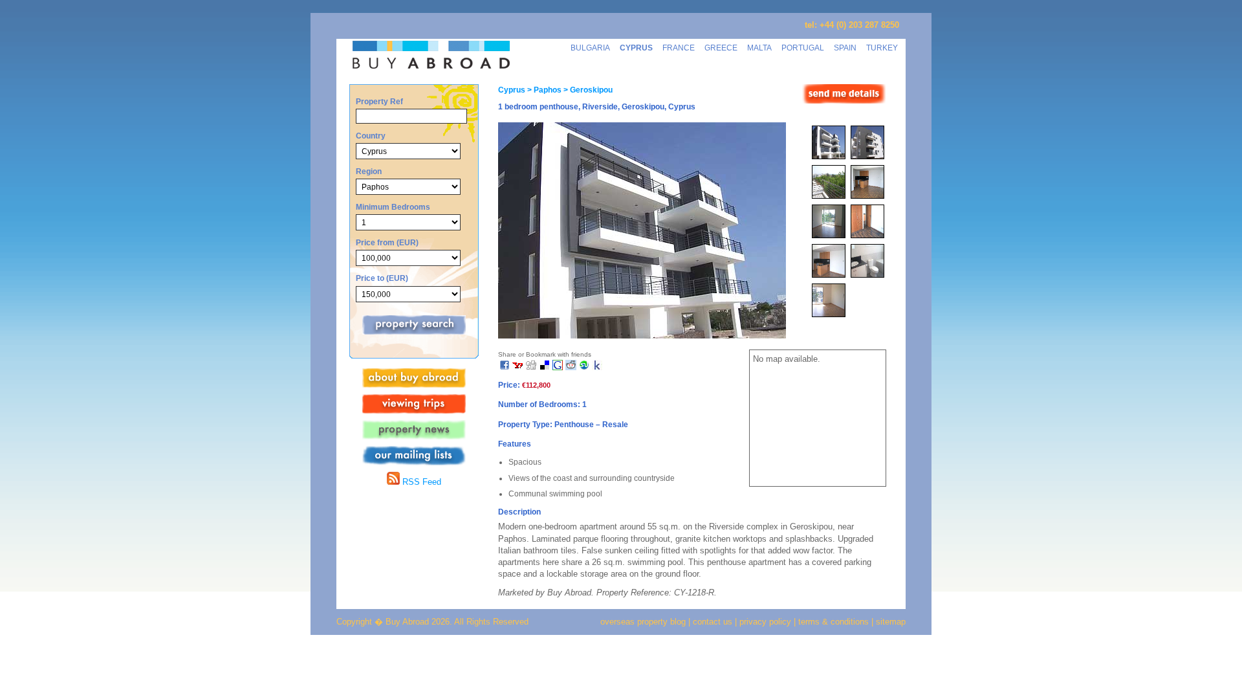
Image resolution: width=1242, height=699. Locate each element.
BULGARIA (590, 47)
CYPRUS (636, 47)
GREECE (720, 47)
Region (369, 171)
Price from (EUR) (387, 242)
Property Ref (379, 101)
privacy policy (765, 622)
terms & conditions (834, 622)
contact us (712, 622)
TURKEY (882, 47)
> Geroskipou (587, 89)
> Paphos (543, 89)
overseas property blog (643, 622)
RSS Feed (420, 482)
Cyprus (511, 89)
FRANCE (678, 47)
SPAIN (845, 47)
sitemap (889, 622)
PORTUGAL (802, 47)
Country (371, 135)
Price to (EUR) (382, 278)
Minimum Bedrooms (393, 207)
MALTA (759, 47)
